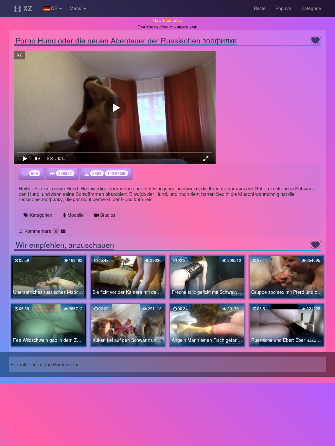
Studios (107, 215)
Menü (76, 8)
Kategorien (40, 215)
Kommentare (40, 231)
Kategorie (311, 8)
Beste (260, 8)
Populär (283, 8)
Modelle (75, 215)
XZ (26, 8)
